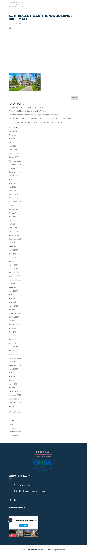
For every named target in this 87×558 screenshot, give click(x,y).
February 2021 (14, 347)
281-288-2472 (24, 486)
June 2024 (13, 217)
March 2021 (13, 343)
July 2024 (12, 213)
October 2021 (14, 317)
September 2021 (15, 321)
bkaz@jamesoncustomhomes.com (32, 491)
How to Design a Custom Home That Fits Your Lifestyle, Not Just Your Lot (36, 122)
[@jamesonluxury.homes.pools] (10, 520)
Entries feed (13, 428)
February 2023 (14, 269)
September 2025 (15, 172)
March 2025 (13, 194)
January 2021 (14, 351)
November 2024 (15, 206)
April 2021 (12, 339)
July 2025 (12, 180)
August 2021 (13, 325)
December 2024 (15, 202)
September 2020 (15, 365)
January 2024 (14, 235)
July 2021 (12, 328)
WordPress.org (14, 435)
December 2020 (15, 354)
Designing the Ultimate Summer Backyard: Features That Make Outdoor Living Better (40, 119)
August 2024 (13, 209)
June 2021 (13, 332)
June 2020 (13, 377)
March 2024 (13, 228)
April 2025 (12, 191)
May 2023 (12, 258)
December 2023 (15, 239)
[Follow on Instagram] (14, 500)
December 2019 (15, 391)
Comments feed (15, 432)
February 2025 (14, 198)
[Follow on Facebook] (10, 500)
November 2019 (15, 395)
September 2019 (15, 403)
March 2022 (13, 306)
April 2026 (12, 146)
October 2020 (14, 362)
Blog (10, 415)
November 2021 (15, 313)
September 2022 (15, 287)
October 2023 (14, 243)
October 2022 (14, 284)
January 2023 (14, 273)
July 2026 (12, 135)
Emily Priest (14, 23)
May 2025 (12, 187)
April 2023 (12, 261)
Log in (11, 424)
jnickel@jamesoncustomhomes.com (33, 494)
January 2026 (14, 157)
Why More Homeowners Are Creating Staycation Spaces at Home (33, 115)
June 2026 (13, 139)
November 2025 (15, 165)
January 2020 (14, 388)
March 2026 (13, 150)
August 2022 (13, 291)
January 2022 (14, 310)
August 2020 (13, 369)
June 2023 (13, 254)
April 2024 (12, 224)
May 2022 (12, 302)
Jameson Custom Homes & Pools (39, 550)
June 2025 (13, 183)
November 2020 (15, 358)
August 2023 (13, 250)
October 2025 (14, 168)
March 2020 (13, 384)
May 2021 (12, 336)
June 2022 (13, 298)
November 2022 (15, 280)
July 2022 (12, 295)
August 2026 (13, 131)
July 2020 (12, 373)
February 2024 (14, 232)
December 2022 (15, 276)
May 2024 (12, 220)
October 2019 (14, 399)
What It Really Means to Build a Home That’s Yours (27, 111)
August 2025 (13, 176)
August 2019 (13, 406)
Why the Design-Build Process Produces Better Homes (29, 107)
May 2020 (12, 380)
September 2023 (15, 246)
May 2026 (12, 142)
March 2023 (13, 265)
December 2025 (15, 161)
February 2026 (14, 153)
